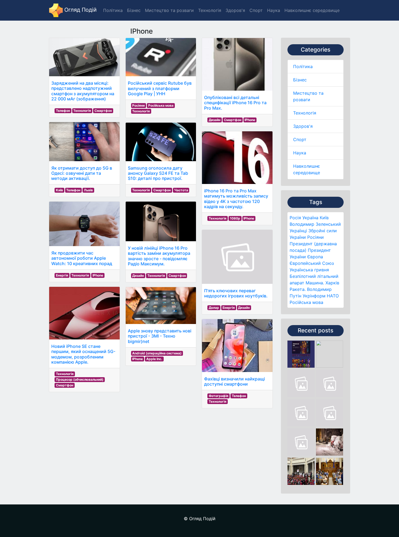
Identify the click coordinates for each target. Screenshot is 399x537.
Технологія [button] (209, 10)
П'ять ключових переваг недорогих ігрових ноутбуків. (236, 293)
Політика (303, 66)
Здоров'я (303, 126)
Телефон (63, 111)
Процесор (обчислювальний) (79, 379)
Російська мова (306, 302)
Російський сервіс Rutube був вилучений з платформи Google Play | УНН (160, 88)
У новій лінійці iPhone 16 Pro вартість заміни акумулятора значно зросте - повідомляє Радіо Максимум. (159, 255)
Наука (299, 152)
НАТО (333, 295)
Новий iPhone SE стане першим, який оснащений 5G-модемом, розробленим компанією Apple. (83, 354)
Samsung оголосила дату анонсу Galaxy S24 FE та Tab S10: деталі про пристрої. (158, 173)
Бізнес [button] (134, 10)
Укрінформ (314, 295)
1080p (235, 218)
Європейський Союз (312, 263)
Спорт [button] (256, 10)
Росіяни (315, 237)
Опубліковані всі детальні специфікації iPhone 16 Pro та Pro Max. (235, 102)
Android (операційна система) (157, 353)
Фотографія (218, 396)
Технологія (304, 113)
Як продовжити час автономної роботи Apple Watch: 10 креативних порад (81, 258)
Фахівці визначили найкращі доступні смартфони (234, 381)
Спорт (299, 139)
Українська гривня (309, 269)
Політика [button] (113, 10)
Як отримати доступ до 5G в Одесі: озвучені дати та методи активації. (81, 173)
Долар (214, 308)
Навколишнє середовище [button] (312, 10)
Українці (298, 230)
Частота (181, 190)
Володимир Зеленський (315, 224)
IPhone (98, 275)
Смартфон (103, 111)
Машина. (315, 282)
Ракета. (298, 289)
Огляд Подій (80, 10)
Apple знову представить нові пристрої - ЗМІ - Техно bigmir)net (159, 336)
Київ (324, 217)
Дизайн (138, 276)
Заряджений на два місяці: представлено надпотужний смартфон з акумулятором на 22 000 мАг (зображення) (82, 90)
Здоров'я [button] (235, 10)
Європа (315, 256)
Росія (295, 217)
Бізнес (300, 79)
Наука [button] (273, 10)
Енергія (62, 275)
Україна (310, 217)
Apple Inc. (154, 359)
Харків (332, 282)
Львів (88, 190)
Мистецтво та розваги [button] (169, 10)
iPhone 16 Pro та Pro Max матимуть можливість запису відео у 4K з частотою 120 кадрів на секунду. (236, 198)
